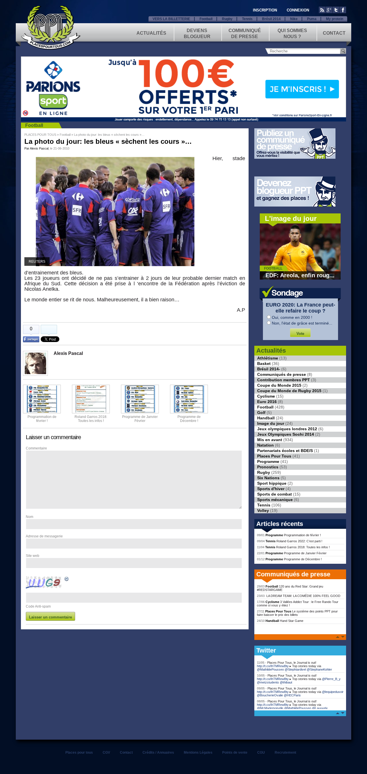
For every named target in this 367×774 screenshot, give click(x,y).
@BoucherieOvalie (270, 695)
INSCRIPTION (265, 10)
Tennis (247, 19)
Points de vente (234, 753)
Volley (263, 510)
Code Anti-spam (38, 606)
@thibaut (286, 682)
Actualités (151, 33)
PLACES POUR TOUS (40, 134)
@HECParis (292, 695)
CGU (261, 753)
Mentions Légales (198, 753)
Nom (29, 517)
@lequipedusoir (332, 692)
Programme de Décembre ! (289, 559)
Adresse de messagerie (44, 536)
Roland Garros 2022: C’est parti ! (289, 541)
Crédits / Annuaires (158, 753)
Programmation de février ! (42, 419)
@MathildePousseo (270, 669)
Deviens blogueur (197, 33)
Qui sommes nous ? (292, 33)
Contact (334, 33)
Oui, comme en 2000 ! (292, 317)
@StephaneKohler (319, 669)
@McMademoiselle (270, 708)
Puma (312, 19)
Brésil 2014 (271, 19)
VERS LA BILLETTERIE (171, 19)
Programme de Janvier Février (292, 553)
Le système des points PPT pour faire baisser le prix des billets (297, 613)
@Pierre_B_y (331, 679)
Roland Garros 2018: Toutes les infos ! (293, 547)
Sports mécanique (275, 499)
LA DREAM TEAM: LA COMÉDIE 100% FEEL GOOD (298, 596)
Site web (32, 556)
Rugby (227, 19)
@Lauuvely (320, 708)
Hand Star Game (280, 620)
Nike (294, 19)
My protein (334, 19)
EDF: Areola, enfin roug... (300, 275)
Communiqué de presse (245, 33)
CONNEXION (298, 10)
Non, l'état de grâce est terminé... (302, 323)
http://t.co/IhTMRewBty (273, 666)
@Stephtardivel (295, 669)
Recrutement (285, 753)
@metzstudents (268, 682)
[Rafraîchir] (67, 580)
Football (206, 19)
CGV (106, 753)
